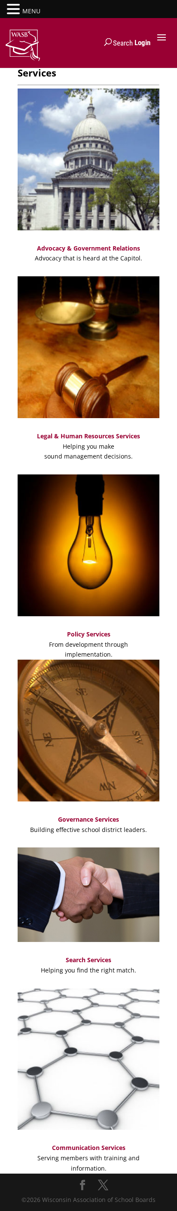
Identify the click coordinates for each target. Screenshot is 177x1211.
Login (142, 42)
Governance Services (88, 819)
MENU (31, 11)
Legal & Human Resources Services (88, 436)
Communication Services (88, 1148)
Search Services (88, 960)
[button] (14, 9)
